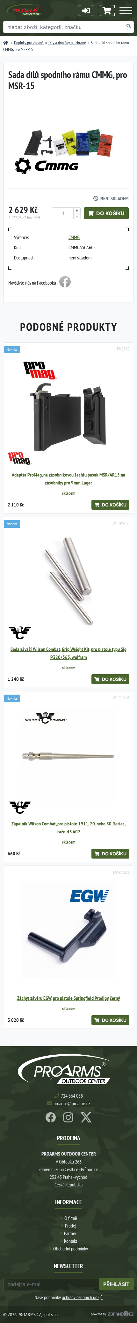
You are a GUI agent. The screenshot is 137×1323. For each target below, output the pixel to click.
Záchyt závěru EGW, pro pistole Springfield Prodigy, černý (68, 998)
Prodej (70, 1225)
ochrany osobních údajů (82, 1297)
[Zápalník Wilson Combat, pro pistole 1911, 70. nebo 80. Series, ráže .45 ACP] (68, 756)
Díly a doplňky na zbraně (67, 43)
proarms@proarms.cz (72, 1103)
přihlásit (116, 1284)
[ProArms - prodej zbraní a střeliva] (5, 43)
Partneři (70, 1233)
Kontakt (70, 1241)
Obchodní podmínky (70, 1248)
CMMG (74, 237)
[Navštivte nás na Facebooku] (65, 282)
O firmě (70, 1218)
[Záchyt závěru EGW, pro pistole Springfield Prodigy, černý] (68, 930)
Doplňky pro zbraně (29, 43)
